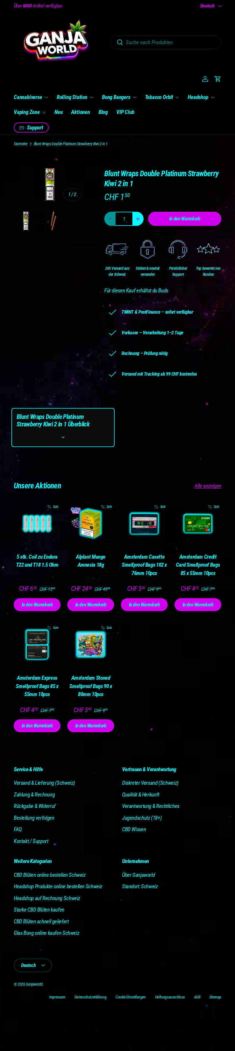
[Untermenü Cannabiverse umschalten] (46, 97)
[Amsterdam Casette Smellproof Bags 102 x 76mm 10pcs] (144, 523)
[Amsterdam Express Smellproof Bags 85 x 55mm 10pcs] (37, 644)
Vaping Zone (27, 112)
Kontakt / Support (31, 841)
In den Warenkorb (184, 219)
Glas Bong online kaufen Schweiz (46, 933)
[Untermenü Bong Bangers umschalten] (134, 97)
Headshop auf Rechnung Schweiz (47, 898)
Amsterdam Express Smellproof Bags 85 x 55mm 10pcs (37, 686)
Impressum (57, 997)
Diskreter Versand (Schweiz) (150, 783)
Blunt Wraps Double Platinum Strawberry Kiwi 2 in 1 (71, 144)
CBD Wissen (134, 829)
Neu (58, 112)
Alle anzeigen (208, 486)
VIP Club (125, 112)
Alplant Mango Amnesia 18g (90, 560)
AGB (197, 997)
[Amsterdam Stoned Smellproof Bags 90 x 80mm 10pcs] (90, 644)
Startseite (20, 144)
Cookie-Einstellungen (130, 997)
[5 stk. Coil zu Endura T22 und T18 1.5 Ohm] (37, 523)
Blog (103, 112)
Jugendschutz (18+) (142, 818)
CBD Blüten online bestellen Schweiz (50, 875)
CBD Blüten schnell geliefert (41, 921)
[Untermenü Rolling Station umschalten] (91, 97)
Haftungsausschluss (170, 997)
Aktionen (80, 112)
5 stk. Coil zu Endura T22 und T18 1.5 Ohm (37, 560)
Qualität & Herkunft (140, 794)
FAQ (18, 829)
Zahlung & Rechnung (34, 794)
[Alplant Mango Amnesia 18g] (90, 523)
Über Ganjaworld (138, 875)
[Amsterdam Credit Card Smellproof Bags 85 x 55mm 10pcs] (198, 523)
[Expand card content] (63, 437)
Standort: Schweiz (140, 886)
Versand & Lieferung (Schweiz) (44, 783)
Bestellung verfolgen (34, 818)
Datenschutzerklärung (90, 997)
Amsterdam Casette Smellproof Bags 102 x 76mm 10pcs (144, 564)
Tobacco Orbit (159, 97)
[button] (217, 79)
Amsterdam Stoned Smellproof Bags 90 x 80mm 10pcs (90, 686)
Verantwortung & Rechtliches (150, 806)
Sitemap (215, 997)
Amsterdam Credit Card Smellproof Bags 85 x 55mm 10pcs (198, 564)
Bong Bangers (116, 97)
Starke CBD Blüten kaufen (39, 909)
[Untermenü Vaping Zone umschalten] (43, 112)
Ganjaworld (34, 984)
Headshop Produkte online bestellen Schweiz (58, 886)
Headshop (198, 97)
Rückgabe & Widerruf (35, 806)
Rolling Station (72, 97)
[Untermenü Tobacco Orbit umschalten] (177, 97)
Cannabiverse (28, 97)
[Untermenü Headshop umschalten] (212, 97)
